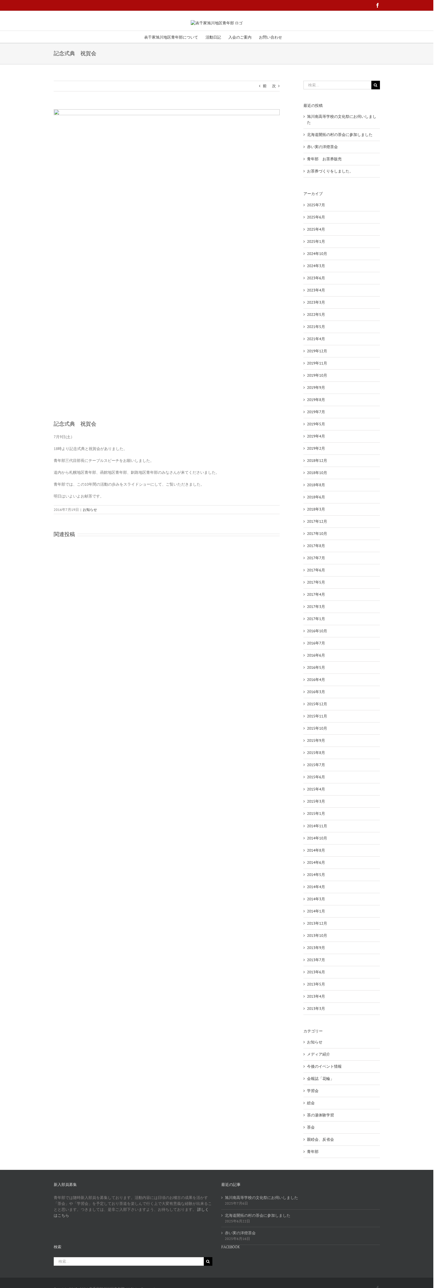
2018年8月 (316, 484)
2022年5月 (316, 314)
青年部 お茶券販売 (324, 158)
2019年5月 (316, 424)
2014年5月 (316, 874)
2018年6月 (316, 497)
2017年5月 (316, 582)
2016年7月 (316, 643)
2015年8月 (316, 752)
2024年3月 (316, 265)
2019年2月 (316, 448)
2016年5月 (316, 667)
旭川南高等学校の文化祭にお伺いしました (261, 1197)
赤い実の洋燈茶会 (322, 146)
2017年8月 (316, 545)
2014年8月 (316, 850)
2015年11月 (317, 716)
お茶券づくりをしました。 (330, 171)
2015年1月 (316, 813)
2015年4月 (316, 789)
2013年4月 (316, 996)
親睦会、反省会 (320, 1139)
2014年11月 (317, 825)
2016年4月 (316, 679)
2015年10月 (317, 728)
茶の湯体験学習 (320, 1115)
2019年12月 (317, 351)
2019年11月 (317, 363)
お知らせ (90, 509)
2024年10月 (317, 253)
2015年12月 (317, 703)
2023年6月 (316, 278)
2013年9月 (316, 947)
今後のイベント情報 (324, 1066)
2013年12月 (317, 923)
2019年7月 (316, 411)
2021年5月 (316, 326)
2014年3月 (316, 899)
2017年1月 (316, 618)
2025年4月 (316, 229)
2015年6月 (316, 777)
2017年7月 (316, 557)
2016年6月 (316, 655)
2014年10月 (317, 838)
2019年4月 (316, 436)
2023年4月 (316, 290)
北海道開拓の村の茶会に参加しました (340, 134)
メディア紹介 (318, 1054)
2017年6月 (316, 570)
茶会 (311, 1127)
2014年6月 (316, 862)
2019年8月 (316, 399)
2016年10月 (317, 630)
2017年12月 (317, 521)
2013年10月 (317, 935)
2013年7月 (316, 959)
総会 (311, 1102)
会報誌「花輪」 (320, 1078)
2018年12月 (317, 460)
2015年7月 (316, 764)
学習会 (313, 1090)
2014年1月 (316, 911)
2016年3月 (316, 691)
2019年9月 (316, 387)
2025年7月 (316, 204)
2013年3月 (316, 1008)
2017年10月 (317, 533)
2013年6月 (316, 972)
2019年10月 (317, 375)
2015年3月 (316, 801)
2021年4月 (316, 338)
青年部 (313, 1151)
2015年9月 (316, 740)
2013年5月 (316, 984)
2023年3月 (316, 302)
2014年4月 (316, 886)
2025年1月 (316, 241)
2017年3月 (316, 606)
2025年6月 (316, 217)
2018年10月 (317, 472)
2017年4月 (316, 594)
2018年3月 (316, 509)
